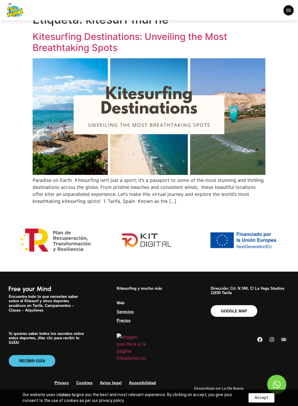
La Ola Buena (233, 388)
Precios (123, 320)
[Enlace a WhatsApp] (276, 384)
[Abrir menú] (288, 10)
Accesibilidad (142, 382)
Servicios (125, 312)
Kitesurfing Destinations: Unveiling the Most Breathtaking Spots (130, 42)
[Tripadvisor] (284, 339)
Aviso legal (111, 382)
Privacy (61, 382)
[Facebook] (260, 339)
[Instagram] (272, 339)
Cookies (84, 382)
